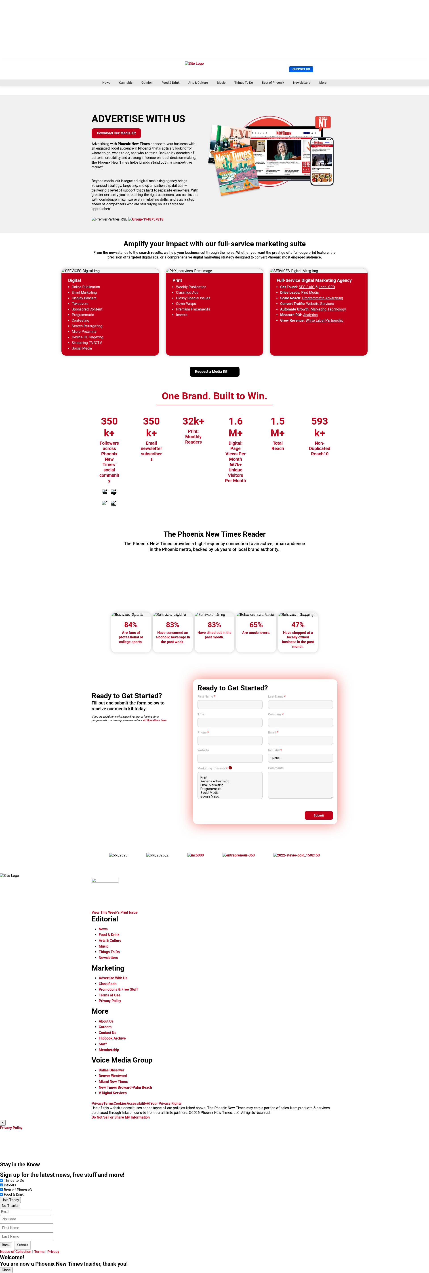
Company (276, 714)
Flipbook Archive (112, 1038)
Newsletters (301, 82)
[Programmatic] (230, 789)
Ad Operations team (154, 720)
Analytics (310, 315)
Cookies (120, 1103)
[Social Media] (230, 793)
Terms (108, 1103)
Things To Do (243, 82)
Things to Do (14, 1180)
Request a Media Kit (211, 371)
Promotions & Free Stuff (118, 989)
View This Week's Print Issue (115, 912)
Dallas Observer (111, 1070)
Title (201, 714)
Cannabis (125, 82)
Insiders (10, 1185)
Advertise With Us (113, 978)
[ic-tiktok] (113, 503)
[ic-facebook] (104, 492)
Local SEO (327, 287)
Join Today (10, 1200)
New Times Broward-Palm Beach (125, 1087)
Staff (103, 1044)
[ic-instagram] (113, 492)
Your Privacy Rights (165, 1103)
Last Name (277, 696)
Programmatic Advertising (322, 298)
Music (221, 82)
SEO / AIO (307, 287)
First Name (206, 696)
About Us (106, 1021)
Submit (22, 1245)
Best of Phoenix (273, 82)
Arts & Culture (198, 82)
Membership (109, 1050)
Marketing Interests (212, 768)
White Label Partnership (324, 320)
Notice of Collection (15, 1252)
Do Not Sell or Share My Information (121, 1117)
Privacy (97, 1103)
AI (148, 1103)
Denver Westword (113, 1076)
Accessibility (137, 1103)
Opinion (147, 82)
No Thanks (10, 1206)
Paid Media (310, 292)
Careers (105, 1027)
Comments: (276, 768)
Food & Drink (170, 82)
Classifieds (107, 984)
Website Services (320, 304)
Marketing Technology (328, 309)
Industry (275, 750)
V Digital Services (113, 1093)
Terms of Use (109, 995)
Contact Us (107, 1033)
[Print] (230, 777)
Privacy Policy (110, 1001)
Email (273, 732)
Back (6, 1245)
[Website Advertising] (230, 781)
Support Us (301, 69)
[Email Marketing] (230, 785)
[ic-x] (104, 503)
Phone (203, 732)
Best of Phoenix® (18, 1190)
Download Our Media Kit (116, 133)
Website (203, 750)
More (323, 82)
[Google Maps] (230, 796)
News (106, 82)
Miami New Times (113, 1081)
